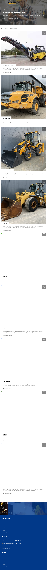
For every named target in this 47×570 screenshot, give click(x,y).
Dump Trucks (6, 118)
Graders (5, 434)
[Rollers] (23, 233)
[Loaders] (23, 202)
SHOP (4, 525)
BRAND (4, 527)
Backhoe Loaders (7, 171)
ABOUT (4, 530)
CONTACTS (5, 532)
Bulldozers (5, 329)
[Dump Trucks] (23, 97)
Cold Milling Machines (8, 65)
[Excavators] (23, 443)
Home (4, 9)
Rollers (4, 276)
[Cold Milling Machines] (23, 48)
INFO (3, 529)
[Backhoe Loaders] (23, 149)
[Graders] (23, 391)
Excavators (6, 487)
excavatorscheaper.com (8, 72)
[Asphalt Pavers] (23, 338)
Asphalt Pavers (7, 381)
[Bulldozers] (23, 285)
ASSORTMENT (5, 523)
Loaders (5, 223)
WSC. (4, 522)
